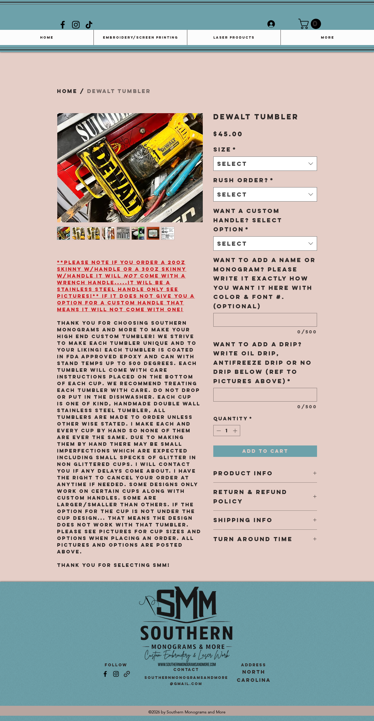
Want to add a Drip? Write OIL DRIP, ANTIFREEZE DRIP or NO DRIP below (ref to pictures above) (262, 362)
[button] (310, 24)
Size (225, 149)
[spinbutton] (227, 430)
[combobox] (265, 163)
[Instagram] (76, 25)
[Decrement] (218, 430)
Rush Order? (243, 180)
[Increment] (236, 430)
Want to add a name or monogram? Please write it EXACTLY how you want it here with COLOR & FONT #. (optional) (264, 283)
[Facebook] (63, 25)
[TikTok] (89, 25)
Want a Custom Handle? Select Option (247, 220)
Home (67, 91)
